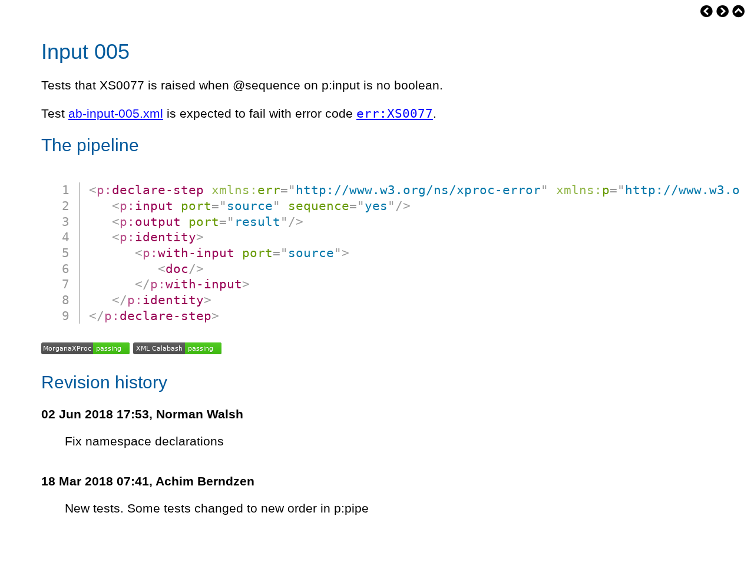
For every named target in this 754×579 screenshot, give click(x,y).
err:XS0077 (394, 113)
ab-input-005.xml (115, 114)
